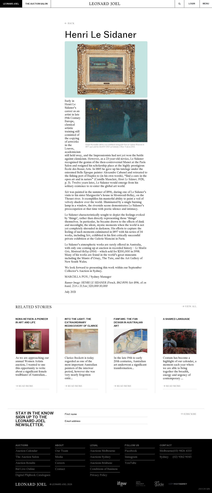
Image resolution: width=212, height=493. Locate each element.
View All (190, 306)
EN (208, 489)
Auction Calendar (26, 451)
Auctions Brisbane (101, 463)
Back (71, 23)
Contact (60, 469)
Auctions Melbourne (102, 451)
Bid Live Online (25, 469)
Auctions (22, 445)
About (59, 445)
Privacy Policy (98, 475)
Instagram (131, 457)
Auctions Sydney (100, 457)
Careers (60, 463)
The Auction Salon (36, 3)
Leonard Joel (11, 3)
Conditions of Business (103, 469)
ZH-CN (202, 489)
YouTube (130, 463)
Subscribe (189, 414)
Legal (94, 445)
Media (59, 457)
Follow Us (132, 445)
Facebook (131, 451)
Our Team (61, 451)
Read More (26, 386)
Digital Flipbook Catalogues (33, 475)
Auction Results (25, 463)
